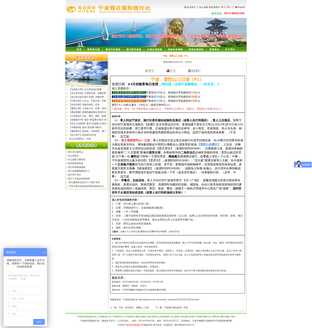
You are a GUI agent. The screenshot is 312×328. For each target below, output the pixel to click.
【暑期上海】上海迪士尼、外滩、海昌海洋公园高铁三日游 (95, 107)
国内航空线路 (134, 49)
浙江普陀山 (153, 316)
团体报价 (214, 49)
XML (233, 316)
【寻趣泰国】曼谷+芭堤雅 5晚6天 (85, 126)
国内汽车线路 (113, 49)
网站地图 (224, 316)
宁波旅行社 (118, 316)
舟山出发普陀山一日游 (80, 137)
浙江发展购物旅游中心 (79, 171)
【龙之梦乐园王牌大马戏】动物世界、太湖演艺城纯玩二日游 (95, 96)
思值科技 (168, 325)
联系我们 (215, 7)
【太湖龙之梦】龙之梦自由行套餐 (85, 88)
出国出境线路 (154, 49)
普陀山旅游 (140, 316)
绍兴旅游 (164, 316)
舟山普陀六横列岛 (76, 159)
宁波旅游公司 (104, 316)
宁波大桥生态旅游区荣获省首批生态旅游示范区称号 (88, 186)
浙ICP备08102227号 (183, 325)
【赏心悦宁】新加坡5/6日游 (82, 134)
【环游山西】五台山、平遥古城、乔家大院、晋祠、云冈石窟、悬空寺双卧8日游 (95, 99)
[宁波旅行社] (229, 7)
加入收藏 (203, 7)
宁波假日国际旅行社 (86, 316)
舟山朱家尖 (73, 156)
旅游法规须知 (196, 49)
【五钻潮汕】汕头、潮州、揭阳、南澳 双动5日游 (92, 115)
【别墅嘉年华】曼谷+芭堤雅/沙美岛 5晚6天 (90, 118)
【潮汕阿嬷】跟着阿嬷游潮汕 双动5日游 (88, 111)
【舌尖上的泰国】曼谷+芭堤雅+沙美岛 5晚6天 (91, 122)
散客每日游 (93, 49)
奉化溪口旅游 (187, 316)
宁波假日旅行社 (203, 316)
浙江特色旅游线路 (76, 167)
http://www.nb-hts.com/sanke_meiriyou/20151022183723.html (169, 299)
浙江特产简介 (74, 174)
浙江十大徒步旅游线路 (79, 178)
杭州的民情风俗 (75, 163)
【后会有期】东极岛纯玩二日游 (84, 103)
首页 (79, 49)
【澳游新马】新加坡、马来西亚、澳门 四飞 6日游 (93, 130)
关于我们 (230, 49)
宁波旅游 (129, 316)
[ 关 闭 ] (188, 62)
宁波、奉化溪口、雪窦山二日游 (134, 307)
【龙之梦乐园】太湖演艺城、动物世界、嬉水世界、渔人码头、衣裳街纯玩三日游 (95, 92)
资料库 (215, 316)
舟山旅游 (175, 316)
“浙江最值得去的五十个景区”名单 (84, 182)
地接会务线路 (175, 49)
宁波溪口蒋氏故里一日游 (176, 307)
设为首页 (191, 7)
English (241, 7)
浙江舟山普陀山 (75, 152)
